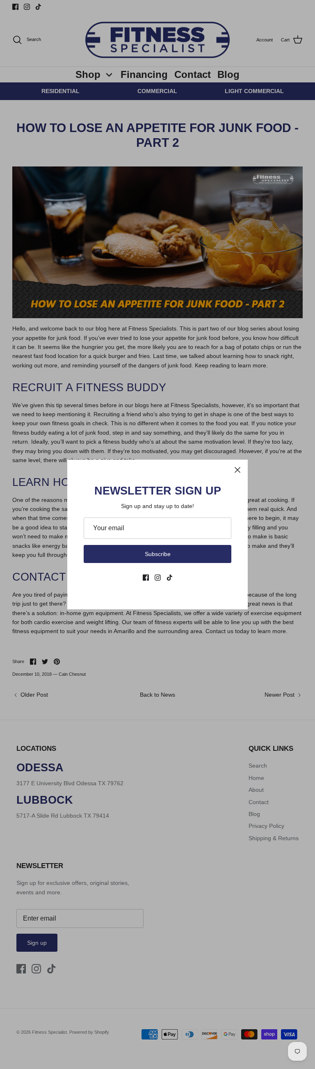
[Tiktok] (170, 577)
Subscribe (158, 554)
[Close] (237, 470)
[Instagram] (158, 577)
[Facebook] (146, 577)
